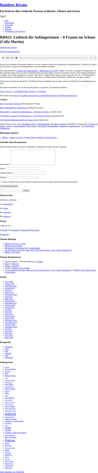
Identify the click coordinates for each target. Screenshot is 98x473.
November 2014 (11, 323)
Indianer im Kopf (9, 402)
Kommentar (5, 164)
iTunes (5, 208)
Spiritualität (8, 452)
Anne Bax (7, 371)
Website (3, 177)
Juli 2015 (8, 310)
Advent (9, 126)
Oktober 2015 (10, 305)
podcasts (62, 124)
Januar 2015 (9, 318)
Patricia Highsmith (10, 435)
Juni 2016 (8, 297)
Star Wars (7, 459)
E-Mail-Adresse (6, 173)
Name (3, 168)
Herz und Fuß (8, 400)
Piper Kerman (10, 437)
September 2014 (11, 327)
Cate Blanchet (8, 382)
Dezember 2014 (11, 320)
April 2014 (9, 335)
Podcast (10, 440)
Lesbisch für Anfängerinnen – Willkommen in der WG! (37, 71)
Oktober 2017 (10, 288)
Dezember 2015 (11, 303)
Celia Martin (42, 126)
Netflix (8, 428)
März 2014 (9, 338)
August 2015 (10, 307)
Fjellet (6, 395)
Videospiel (9, 358)
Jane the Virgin (9, 404)
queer (7, 443)
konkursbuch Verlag (10, 411)
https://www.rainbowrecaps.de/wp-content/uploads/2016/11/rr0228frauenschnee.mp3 (45, 96)
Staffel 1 (8, 455)
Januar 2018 (9, 284)
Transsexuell (9, 466)
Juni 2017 (8, 290)
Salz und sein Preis (10, 448)
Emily (7, 264)
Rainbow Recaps (13, 5)
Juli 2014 (8, 329)
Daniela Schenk (10, 389)
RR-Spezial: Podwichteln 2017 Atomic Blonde (22, 248)
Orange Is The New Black (15, 433)
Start (6, 21)
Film (6, 351)
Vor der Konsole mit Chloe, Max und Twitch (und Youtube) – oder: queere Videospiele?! (38, 250)
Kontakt (8, 27)
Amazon (7, 367)
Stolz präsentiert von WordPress (12, 472)
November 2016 (11, 295)
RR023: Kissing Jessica (48, 138)
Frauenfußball (53, 126)
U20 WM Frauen (87, 126)
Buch (56, 124)
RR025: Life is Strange (13, 246)
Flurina (7, 266)
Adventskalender (19, 126)
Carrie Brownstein (10, 380)
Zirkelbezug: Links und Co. (15, 31)
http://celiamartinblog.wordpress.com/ (14, 108)
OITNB (8, 430)
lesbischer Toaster (11, 419)
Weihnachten (5, 128)
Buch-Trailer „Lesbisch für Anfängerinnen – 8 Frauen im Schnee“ (25, 112)
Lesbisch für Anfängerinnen (69, 126)
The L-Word (9, 461)
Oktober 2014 (10, 325)
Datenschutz (9, 23)
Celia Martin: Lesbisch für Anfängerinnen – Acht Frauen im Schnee (25, 116)
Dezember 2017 (11, 286)
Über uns (8, 29)
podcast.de (7, 212)
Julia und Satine (10, 409)
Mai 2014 (8, 333)
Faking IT (7, 391)
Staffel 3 (7, 457)
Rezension (8, 446)
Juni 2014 (8, 331)
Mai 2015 (8, 312)
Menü (3, 16)
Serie (7, 355)
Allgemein (9, 347)
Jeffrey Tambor (10, 406)
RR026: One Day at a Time (15, 244)
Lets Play (8, 423)
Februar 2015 (10, 316)
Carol (6, 378)
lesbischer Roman (9, 417)
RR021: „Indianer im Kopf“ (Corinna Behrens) (19, 138)
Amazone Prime (10, 369)
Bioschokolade (44, 124)
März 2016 (9, 299)
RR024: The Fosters (12, 252)
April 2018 (9, 282)
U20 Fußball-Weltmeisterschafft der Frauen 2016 (18, 120)
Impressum (9, 25)
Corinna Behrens (9, 386)
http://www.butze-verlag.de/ (10, 104)
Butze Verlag (31, 126)
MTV (6, 425)
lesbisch (10, 414)
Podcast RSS (8, 204)
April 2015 (9, 314)
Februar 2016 (10, 301)
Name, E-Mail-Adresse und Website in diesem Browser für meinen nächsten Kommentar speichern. (40, 182)
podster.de (7, 216)
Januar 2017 (9, 292)
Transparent (9, 464)
